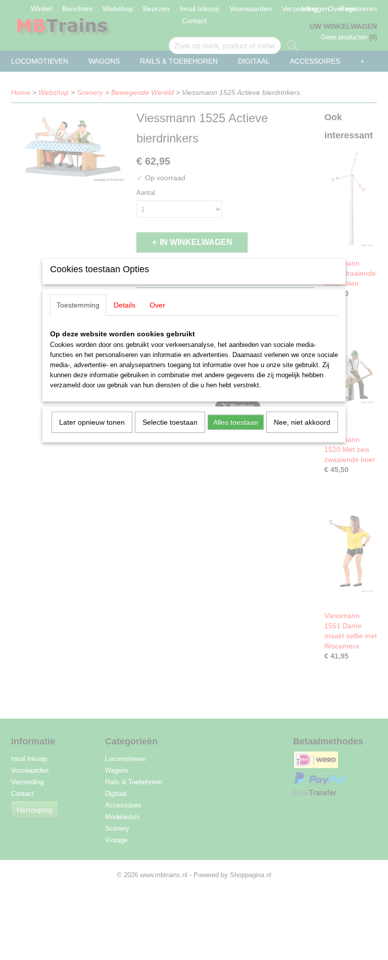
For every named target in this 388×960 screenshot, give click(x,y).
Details (124, 305)
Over (157, 305)
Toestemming (78, 305)
